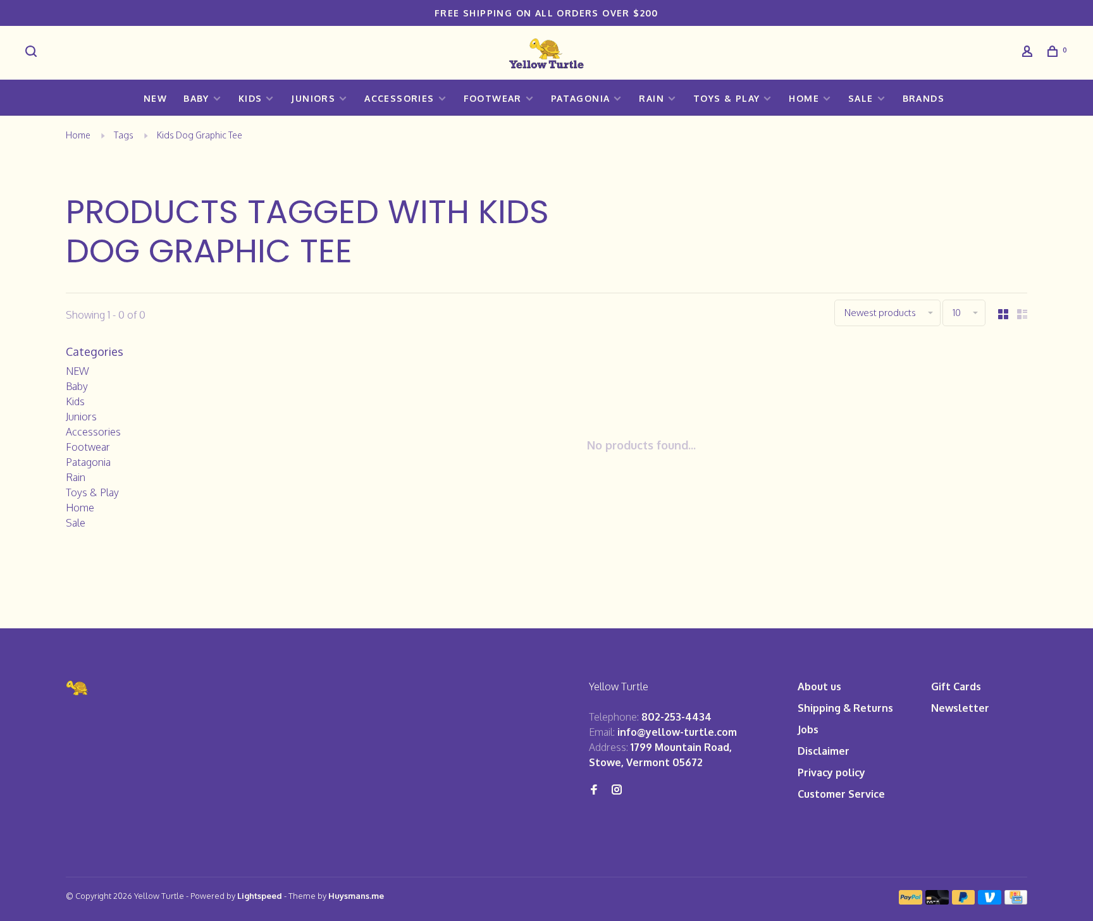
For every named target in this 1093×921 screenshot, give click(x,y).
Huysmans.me (356, 896)
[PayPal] (910, 900)
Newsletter (960, 708)
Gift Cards (956, 686)
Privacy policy (831, 772)
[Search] (32, 52)
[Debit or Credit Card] (937, 900)
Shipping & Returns (845, 708)
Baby (196, 98)
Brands (923, 98)
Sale (861, 98)
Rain (651, 98)
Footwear (493, 98)
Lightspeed (259, 896)
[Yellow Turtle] (78, 688)
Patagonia (580, 98)
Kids (250, 98)
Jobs (808, 729)
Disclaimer (823, 751)
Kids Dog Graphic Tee (199, 135)
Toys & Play (726, 98)
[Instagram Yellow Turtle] (617, 790)
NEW (155, 98)
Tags (123, 135)
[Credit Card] (1015, 900)
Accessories (399, 98)
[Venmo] (989, 900)
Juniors (313, 98)
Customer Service (841, 794)
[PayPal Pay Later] (963, 900)
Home (804, 98)
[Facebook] (594, 790)
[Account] (1029, 52)
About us (819, 686)
